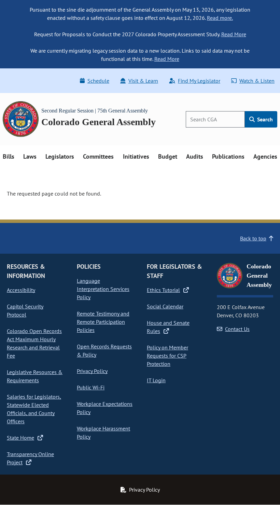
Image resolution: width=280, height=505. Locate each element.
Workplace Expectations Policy (104, 407)
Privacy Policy (92, 371)
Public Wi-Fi (90, 387)
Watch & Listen (257, 80)
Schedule (98, 80)
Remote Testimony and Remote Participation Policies (103, 321)
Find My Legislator (199, 80)
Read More (233, 34)
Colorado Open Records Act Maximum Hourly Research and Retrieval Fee (34, 343)
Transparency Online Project (30, 458)
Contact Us (237, 328)
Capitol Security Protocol (25, 310)
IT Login (156, 380)
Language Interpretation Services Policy (103, 289)
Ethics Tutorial (163, 290)
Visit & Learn (143, 80)
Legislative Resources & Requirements (34, 376)
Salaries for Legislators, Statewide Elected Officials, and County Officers (34, 409)
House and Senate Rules (168, 326)
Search (264, 119)
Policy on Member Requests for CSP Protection (167, 355)
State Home (20, 437)
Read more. (220, 17)
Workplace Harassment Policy (103, 432)
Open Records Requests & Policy (104, 350)
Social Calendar (165, 306)
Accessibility (21, 290)
